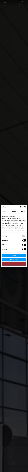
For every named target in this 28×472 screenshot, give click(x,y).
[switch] (24, 240)
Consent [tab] (5, 211)
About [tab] (23, 211)
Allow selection (14, 259)
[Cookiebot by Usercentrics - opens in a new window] (20, 207)
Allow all (14, 255)
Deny (14, 263)
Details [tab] (14, 211)
